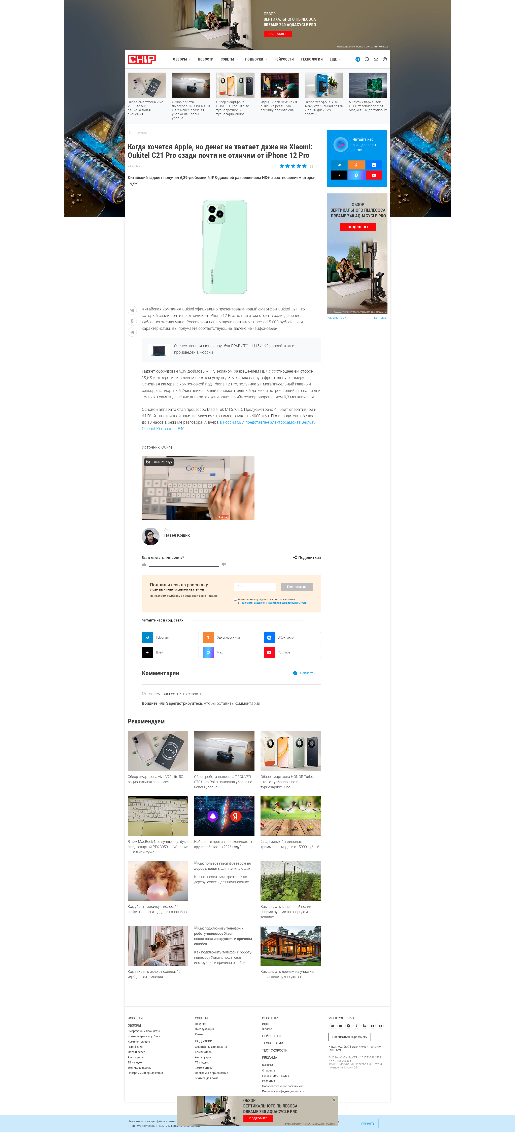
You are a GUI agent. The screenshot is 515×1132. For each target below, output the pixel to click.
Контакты (380, 317)
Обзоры (180, 59)
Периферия (135, 1046)
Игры (265, 1023)
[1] (144, 564)
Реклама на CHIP (338, 317)
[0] (223, 564)
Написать (307, 673)
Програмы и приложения (211, 1072)
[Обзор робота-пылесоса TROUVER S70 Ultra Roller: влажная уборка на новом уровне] (224, 751)
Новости (206, 59)
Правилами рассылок (252, 602)
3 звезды (293, 165)
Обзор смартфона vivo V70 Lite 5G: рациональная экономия (145, 108)
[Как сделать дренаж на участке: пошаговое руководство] (291, 946)
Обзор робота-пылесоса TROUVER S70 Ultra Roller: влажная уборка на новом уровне (191, 110)
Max (220, 652)
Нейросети (284, 59)
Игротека (270, 1018)
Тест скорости (274, 1050)
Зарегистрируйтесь (184, 703)
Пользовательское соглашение (282, 1086)
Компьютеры (203, 1052)
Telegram (162, 637)
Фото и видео (136, 1052)
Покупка (200, 1023)
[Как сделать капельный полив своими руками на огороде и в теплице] (291, 881)
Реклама (269, 1058)
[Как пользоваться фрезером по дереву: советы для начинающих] (224, 866)
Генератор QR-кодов (275, 1075)
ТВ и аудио (135, 1062)
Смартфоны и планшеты (144, 1031)
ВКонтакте (286, 637)
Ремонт (200, 1034)
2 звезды (287, 165)
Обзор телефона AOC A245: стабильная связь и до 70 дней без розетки (324, 108)
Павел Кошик (177, 535)
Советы (227, 59)
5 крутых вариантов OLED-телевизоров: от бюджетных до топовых (368, 106)
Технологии (312, 59)
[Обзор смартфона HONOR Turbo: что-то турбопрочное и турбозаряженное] (291, 751)
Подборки (254, 59)
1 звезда (282, 165)
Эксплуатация (204, 1029)
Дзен (159, 652)
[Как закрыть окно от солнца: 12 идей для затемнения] (158, 946)
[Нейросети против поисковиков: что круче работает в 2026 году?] (224, 816)
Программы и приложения (145, 1072)
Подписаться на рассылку (349, 1037)
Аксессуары (136, 1057)
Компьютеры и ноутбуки (144, 1036)
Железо (267, 1029)
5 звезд (304, 165)
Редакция (268, 1081)
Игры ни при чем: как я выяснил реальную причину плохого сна (279, 106)
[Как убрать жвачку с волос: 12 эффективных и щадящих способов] (158, 881)
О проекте (268, 1070)
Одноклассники (228, 637)
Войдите (150, 703)
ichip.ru (268, 1065)
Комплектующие (139, 1041)
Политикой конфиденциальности (287, 602)
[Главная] (129, 133)
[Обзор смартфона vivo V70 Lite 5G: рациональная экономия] (158, 751)
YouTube (284, 652)
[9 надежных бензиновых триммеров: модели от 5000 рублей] (291, 816)
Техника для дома (139, 1067)
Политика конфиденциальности (283, 1091)
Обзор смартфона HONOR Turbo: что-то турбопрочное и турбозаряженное (232, 108)
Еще (333, 59)
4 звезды (298, 165)
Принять (367, 1123)
